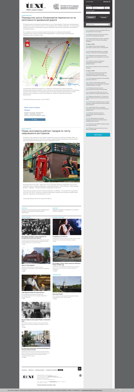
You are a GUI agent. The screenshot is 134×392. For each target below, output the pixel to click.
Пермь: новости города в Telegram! (32, 109)
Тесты (60, 370)
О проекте (24, 370)
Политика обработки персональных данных (46, 384)
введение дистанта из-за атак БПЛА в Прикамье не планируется (69, 7)
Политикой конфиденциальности (92, 390)
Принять (118, 390)
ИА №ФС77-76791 (52, 376)
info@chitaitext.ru (53, 381)
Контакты (31, 370)
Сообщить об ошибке (51, 370)
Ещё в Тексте (98, 134)
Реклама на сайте (39, 370)
